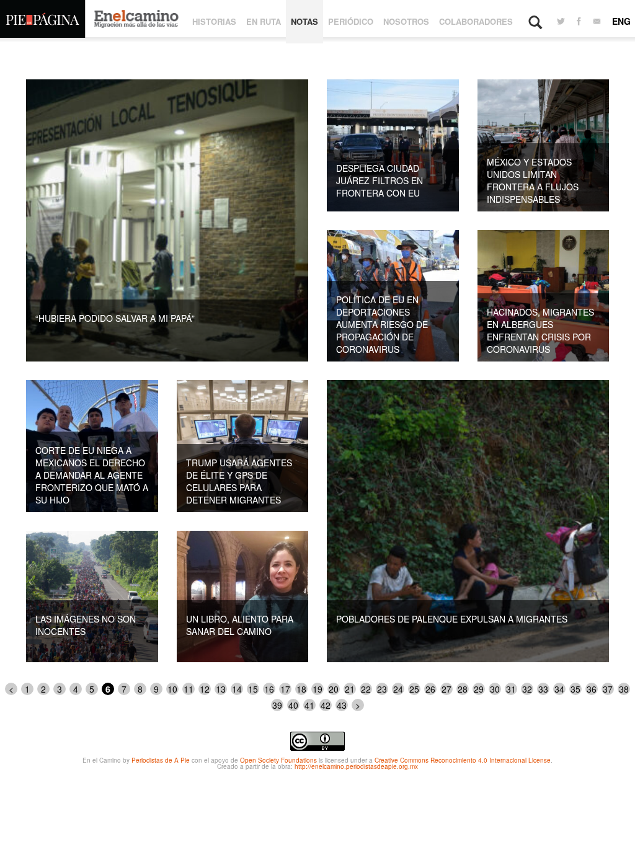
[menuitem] (561, 21)
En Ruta (263, 21)
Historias (214, 21)
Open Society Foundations (278, 760)
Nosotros (406, 21)
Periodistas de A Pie (160, 760)
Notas (304, 21)
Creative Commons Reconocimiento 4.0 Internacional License (463, 760)
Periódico (350, 21)
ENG (621, 21)
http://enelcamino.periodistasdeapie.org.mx (356, 766)
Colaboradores (476, 21)
